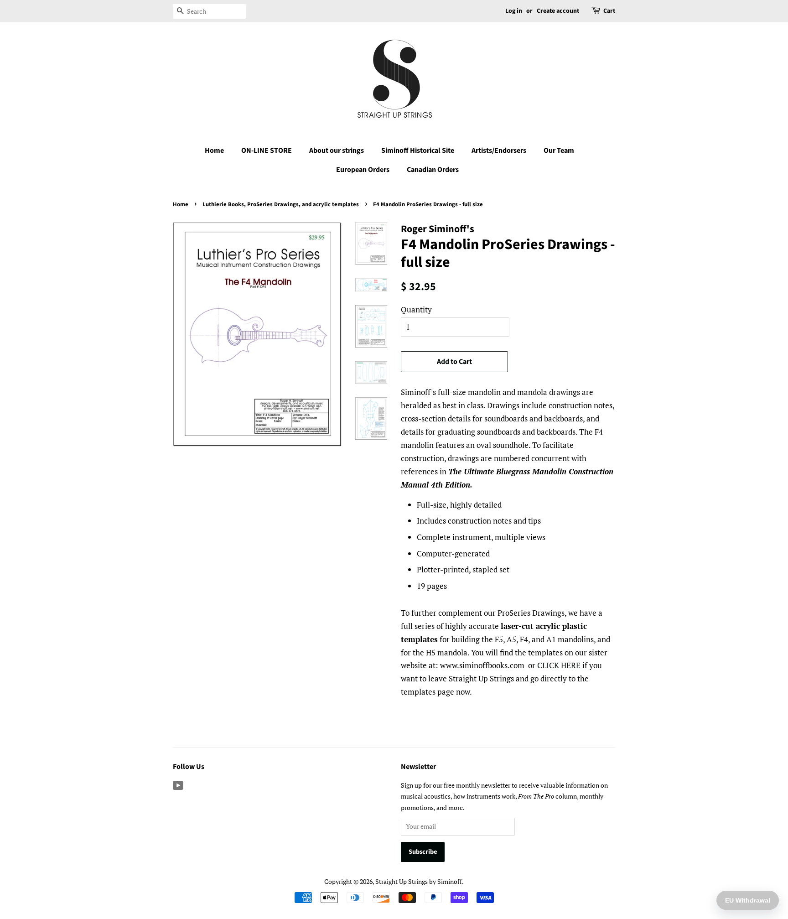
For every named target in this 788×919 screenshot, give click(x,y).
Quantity (416, 309)
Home (214, 150)
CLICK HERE (559, 665)
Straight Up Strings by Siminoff (418, 881)
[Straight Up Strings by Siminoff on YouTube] (178, 787)
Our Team (559, 150)
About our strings (336, 150)
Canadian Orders (433, 170)
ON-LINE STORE (266, 150)
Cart (609, 11)
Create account (558, 11)
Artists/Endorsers (499, 150)
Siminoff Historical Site (417, 150)
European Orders (362, 170)
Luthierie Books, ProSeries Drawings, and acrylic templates (280, 204)
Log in (513, 11)
